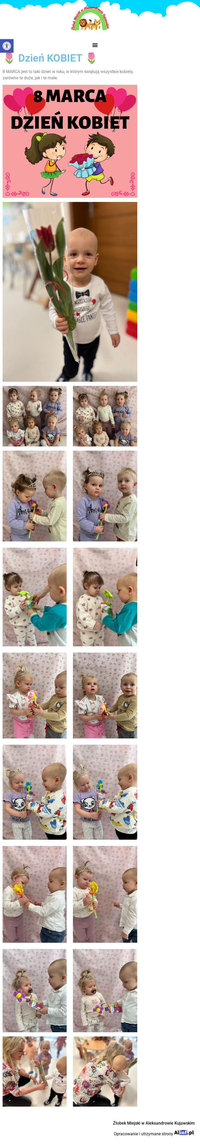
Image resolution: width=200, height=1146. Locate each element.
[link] (7, 46)
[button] (95, 44)
